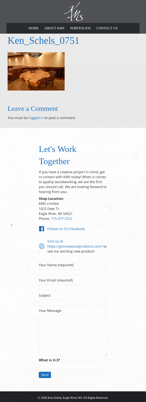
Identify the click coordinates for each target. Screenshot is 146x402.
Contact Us (107, 28)
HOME (34, 28)
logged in (36, 117)
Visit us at (55, 241)
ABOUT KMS (54, 28)
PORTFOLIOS (80, 28)
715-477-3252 (61, 218)
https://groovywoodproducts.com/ (74, 246)
